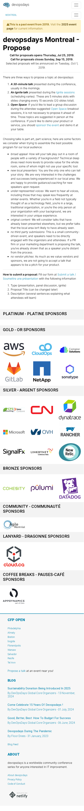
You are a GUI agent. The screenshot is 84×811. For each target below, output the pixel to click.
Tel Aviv (12, 662)
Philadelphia (14, 628)
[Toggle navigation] (76, 5)
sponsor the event (47, 125)
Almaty (11, 632)
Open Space (59, 108)
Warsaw (12, 649)
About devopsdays (17, 775)
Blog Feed (13, 744)
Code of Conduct (16, 783)
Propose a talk (17, 670)
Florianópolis (14, 645)
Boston (11, 636)
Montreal (11, 15)
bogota (11, 641)
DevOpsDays (20, 5)
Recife (11, 658)
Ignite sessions (65, 92)
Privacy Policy (15, 779)
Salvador (12, 654)
